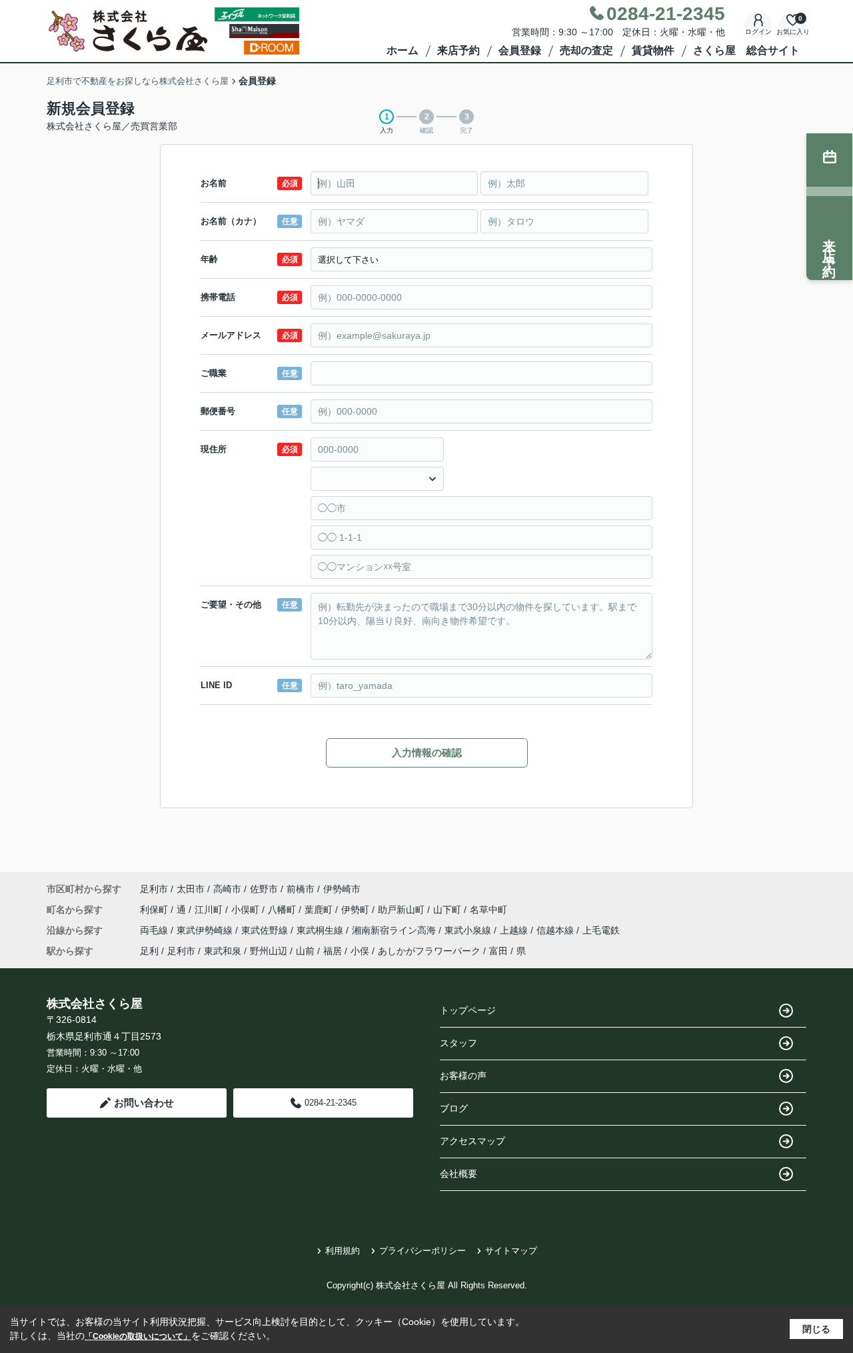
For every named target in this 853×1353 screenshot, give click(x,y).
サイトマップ (511, 1251)
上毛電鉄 (601, 930)
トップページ (468, 1010)
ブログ (454, 1108)
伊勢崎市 (342, 889)
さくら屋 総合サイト (746, 50)
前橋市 (301, 889)
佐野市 (264, 889)
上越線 (515, 930)
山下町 (448, 909)
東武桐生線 (321, 930)
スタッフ (458, 1043)
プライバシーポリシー (422, 1251)
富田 (498, 951)
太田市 (191, 889)
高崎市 (227, 889)
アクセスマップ (472, 1141)
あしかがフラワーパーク (429, 951)
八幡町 (283, 909)
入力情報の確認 (427, 752)
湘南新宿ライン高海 (395, 930)
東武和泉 (222, 951)
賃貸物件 (653, 50)
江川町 (210, 909)
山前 (305, 951)
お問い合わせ (144, 1102)
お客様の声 (463, 1075)
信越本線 (556, 930)
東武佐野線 (266, 930)
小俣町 (246, 909)
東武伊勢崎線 (206, 930)
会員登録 (519, 50)
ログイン (758, 31)
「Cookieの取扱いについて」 (138, 1336)
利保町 (155, 909)
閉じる (816, 1329)
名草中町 (488, 909)
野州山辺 (268, 951)
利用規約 (342, 1251)
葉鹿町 (320, 909)
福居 (332, 951)
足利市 (154, 889)
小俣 (360, 951)
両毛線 (155, 930)
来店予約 (458, 50)
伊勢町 (356, 909)
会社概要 (458, 1173)
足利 (149, 951)
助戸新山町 (402, 909)
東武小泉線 (469, 930)
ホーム (403, 50)
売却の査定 (586, 50)
